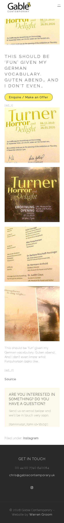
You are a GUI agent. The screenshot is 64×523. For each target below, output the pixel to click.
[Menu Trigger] (59, 6)
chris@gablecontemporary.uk (32, 475)
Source (10, 379)
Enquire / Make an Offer (28, 97)
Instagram (31, 438)
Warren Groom (40, 514)
